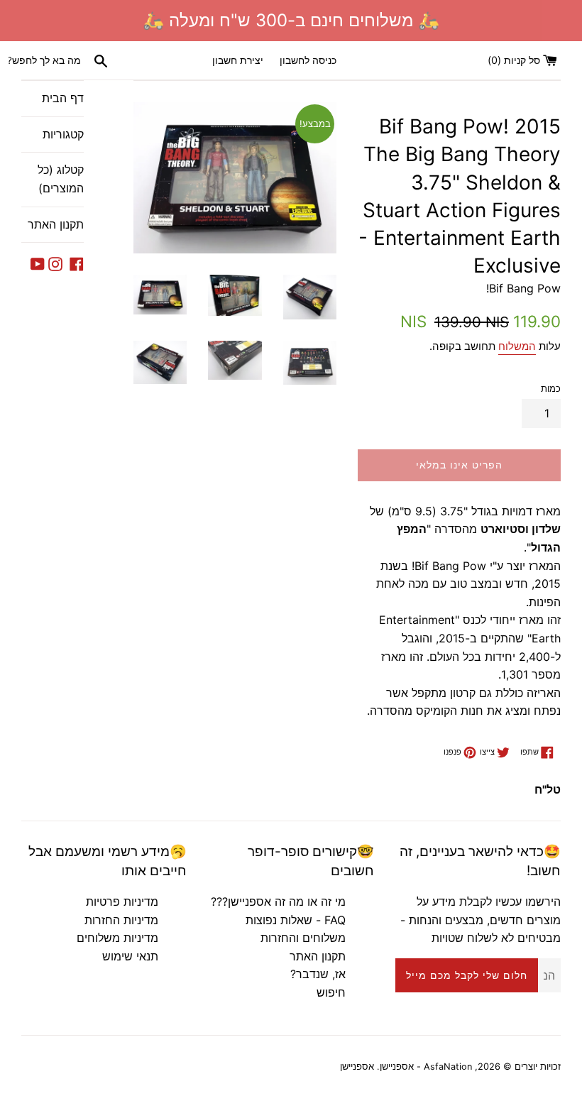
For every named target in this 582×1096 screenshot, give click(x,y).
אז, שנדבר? (318, 974)
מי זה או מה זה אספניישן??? (278, 901)
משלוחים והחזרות (303, 938)
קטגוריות (63, 134)
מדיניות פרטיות (122, 901)
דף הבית (63, 98)
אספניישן (357, 1066)
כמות (551, 388)
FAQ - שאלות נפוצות (296, 920)
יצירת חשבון (237, 60)
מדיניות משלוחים (117, 938)
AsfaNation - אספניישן (426, 1066)
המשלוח (517, 346)
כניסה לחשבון (308, 60)
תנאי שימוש (130, 956)
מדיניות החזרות (121, 920)
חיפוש (331, 992)
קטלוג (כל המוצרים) (61, 179)
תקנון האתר (56, 224)
